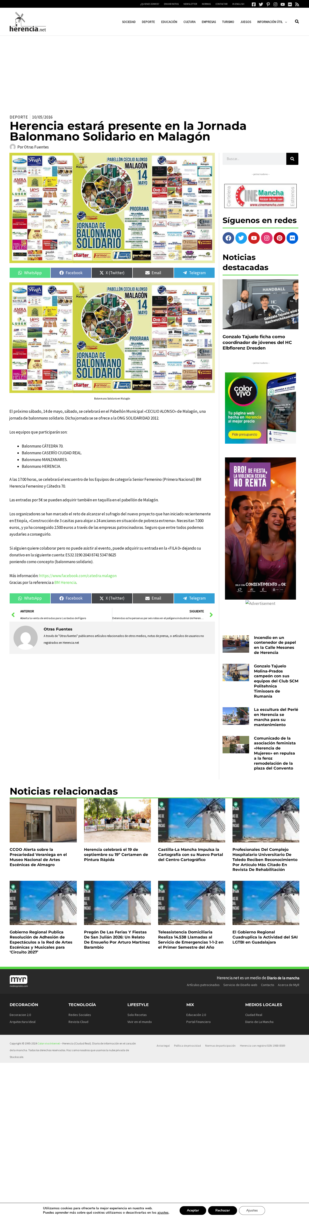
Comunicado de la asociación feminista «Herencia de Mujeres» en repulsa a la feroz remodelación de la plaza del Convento (275, 753)
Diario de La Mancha (259, 1022)
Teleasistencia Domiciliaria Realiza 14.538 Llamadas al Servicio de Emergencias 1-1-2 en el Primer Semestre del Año (191, 939)
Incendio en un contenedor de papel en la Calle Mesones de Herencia (275, 645)
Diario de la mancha (283, 977)
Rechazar (222, 1210)
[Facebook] (254, 4)
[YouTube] (283, 4)
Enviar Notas (171, 4)
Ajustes (252, 1210)
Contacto (267, 985)
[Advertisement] (154, 72)
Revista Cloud (78, 1022)
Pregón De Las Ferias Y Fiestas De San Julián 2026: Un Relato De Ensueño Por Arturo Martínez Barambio (117, 939)
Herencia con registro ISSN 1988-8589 (262, 1045)
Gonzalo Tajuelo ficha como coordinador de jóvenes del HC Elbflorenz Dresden (257, 342)
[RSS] (297, 4)
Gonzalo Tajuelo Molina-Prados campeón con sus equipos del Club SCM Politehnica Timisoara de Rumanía (276, 681)
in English (238, 4)
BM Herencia (65, 582)
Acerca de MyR (288, 985)
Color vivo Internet (49, 1043)
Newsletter (190, 4)
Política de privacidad (187, 1045)
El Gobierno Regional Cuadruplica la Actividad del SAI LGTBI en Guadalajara (265, 937)
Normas (206, 4)
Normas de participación (220, 1045)
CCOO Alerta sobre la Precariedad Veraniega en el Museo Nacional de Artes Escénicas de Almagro (38, 857)
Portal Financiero (198, 1022)
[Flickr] (290, 4)
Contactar (221, 4)
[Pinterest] (268, 4)
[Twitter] (261, 4)
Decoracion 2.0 (20, 1015)
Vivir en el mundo (139, 1022)
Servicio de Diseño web (240, 985)
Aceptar (193, 1210)
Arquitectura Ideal (22, 1022)
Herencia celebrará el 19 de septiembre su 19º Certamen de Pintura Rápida (116, 854)
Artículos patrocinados (203, 985)
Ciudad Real (253, 1015)
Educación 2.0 (196, 1015)
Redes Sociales (80, 1015)
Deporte (19, 117)
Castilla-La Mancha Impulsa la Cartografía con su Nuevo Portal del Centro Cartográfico (190, 854)
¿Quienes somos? (149, 4)
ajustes (163, 1213)
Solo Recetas (137, 1015)
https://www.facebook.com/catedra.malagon (78, 575)
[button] (285, 22)
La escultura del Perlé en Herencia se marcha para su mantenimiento (276, 717)
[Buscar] (292, 159)
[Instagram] (275, 4)
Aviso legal (163, 1045)
